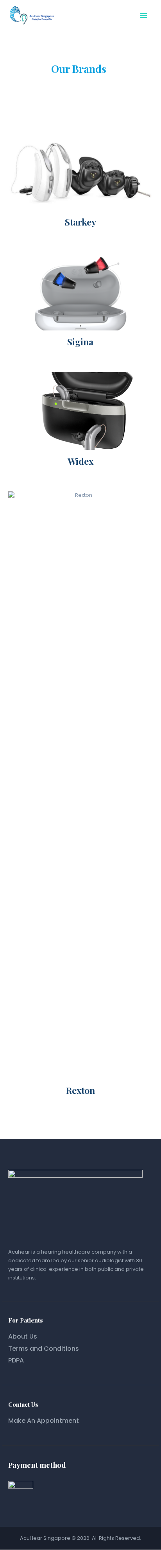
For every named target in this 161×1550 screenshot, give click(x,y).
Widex (80, 461)
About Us (22, 1336)
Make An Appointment (43, 1420)
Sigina (80, 341)
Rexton (80, 1090)
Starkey (80, 222)
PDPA (16, 1360)
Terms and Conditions (43, 1348)
